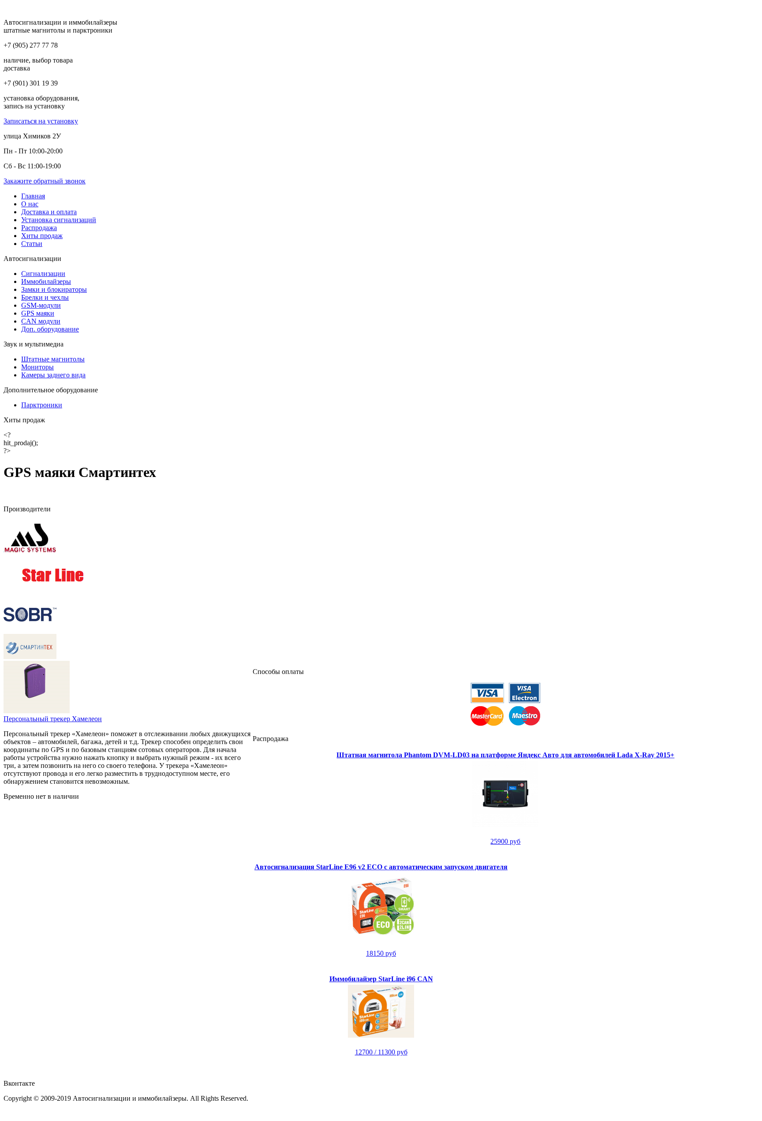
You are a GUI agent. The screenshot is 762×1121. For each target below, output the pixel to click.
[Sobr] (30, 629)
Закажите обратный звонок (45, 181)
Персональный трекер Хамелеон (53, 719)
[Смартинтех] (30, 656)
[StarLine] (53, 592)
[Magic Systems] (30, 553)
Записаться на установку (41, 121)
